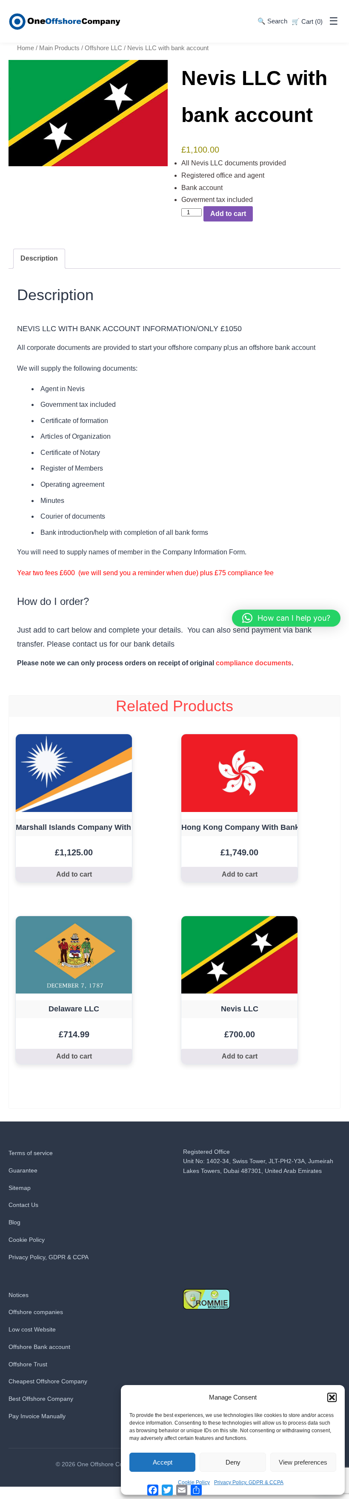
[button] (332, 1397)
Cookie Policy (27, 1239)
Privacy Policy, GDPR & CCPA (248, 1482)
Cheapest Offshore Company (48, 1381)
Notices (19, 1295)
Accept (162, 1462)
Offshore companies (36, 1312)
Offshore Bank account (39, 1346)
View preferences (303, 1462)
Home (25, 48)
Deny (233, 1462)
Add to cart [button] (74, 874)
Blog (14, 1222)
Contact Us (23, 1204)
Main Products (59, 48)
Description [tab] (39, 258)
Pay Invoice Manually (37, 1416)
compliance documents (254, 663)
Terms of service (31, 1153)
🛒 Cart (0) (307, 21)
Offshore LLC (103, 48)
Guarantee (23, 1170)
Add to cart (228, 213)
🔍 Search (272, 21)
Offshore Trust (28, 1364)
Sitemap (20, 1187)
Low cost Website (32, 1329)
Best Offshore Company (41, 1398)
